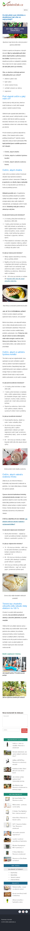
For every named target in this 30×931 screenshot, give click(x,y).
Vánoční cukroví (15, 877)
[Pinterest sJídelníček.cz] (23, 912)
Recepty (15, 883)
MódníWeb (14, 875)
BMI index (16, 865)
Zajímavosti (13, 21)
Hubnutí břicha (15, 880)
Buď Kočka (14, 873)
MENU (26, 10)
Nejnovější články (16, 739)
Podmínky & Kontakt (6, 919)
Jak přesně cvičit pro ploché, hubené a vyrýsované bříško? (14, 521)
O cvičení (8, 21)
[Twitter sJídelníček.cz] (26, 912)
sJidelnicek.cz (12, 922)
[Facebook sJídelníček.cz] (20, 912)
